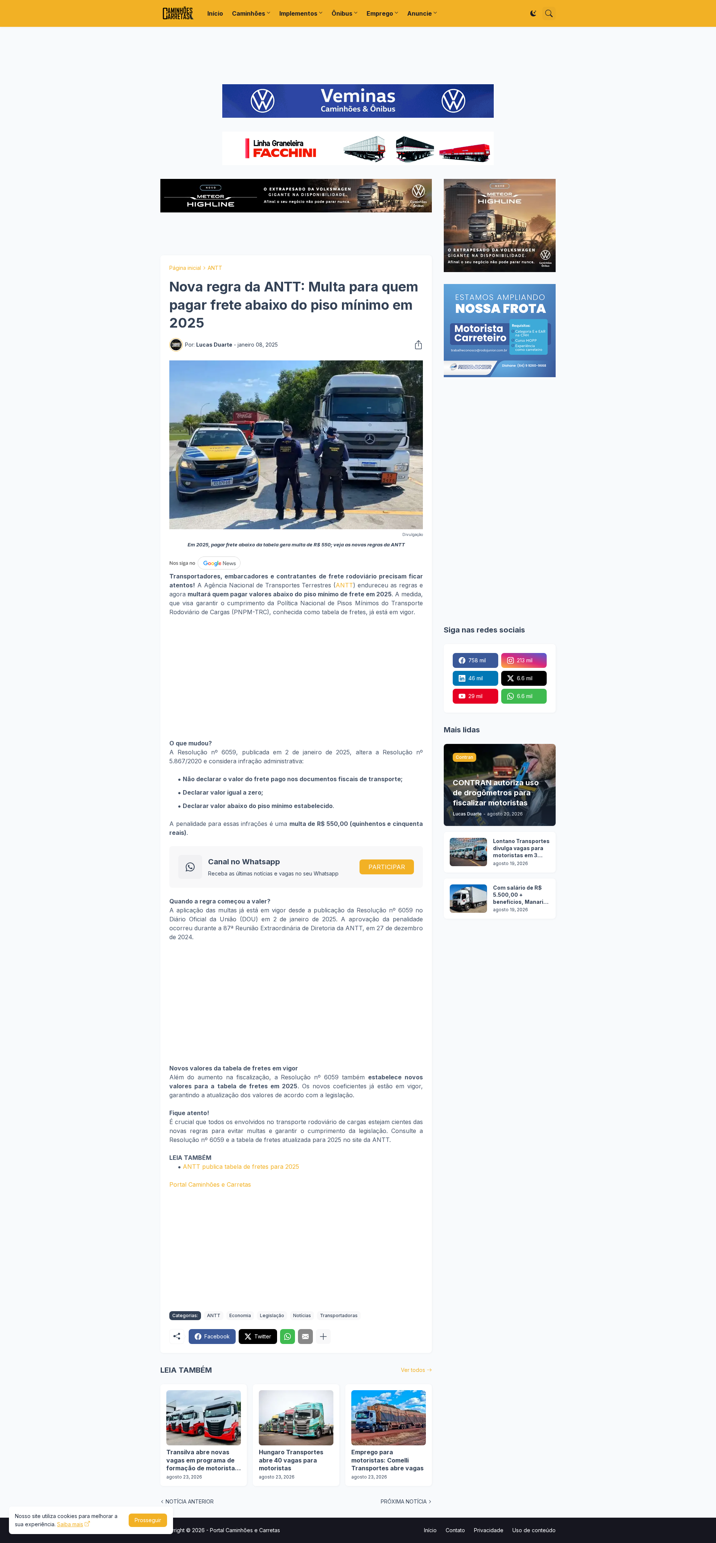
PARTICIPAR (386, 867)
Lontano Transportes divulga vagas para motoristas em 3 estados (521, 848)
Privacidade (488, 1530)
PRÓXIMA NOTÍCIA (404, 1501)
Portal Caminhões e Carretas (210, 1184)
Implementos (298, 13)
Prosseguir (148, 1520)
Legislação (272, 1315)
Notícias (302, 1315)
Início (215, 13)
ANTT (215, 268)
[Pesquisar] (549, 13)
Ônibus (342, 13)
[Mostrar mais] (323, 1336)
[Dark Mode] (533, 13)
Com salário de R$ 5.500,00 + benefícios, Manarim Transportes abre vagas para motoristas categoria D (521, 895)
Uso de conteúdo (534, 1530)
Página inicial (185, 268)
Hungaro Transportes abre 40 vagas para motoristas (291, 1460)
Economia (240, 1315)
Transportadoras (339, 1315)
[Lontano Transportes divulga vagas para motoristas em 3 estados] (468, 852)
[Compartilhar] (416, 344)
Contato (455, 1530)
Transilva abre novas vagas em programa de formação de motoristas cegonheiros (202, 1460)
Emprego (380, 13)
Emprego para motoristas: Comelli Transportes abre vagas (387, 1460)
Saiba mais (70, 1524)
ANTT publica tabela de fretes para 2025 (241, 1166)
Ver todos (413, 1370)
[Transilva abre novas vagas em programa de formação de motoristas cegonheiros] (203, 1417)
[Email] (305, 1336)
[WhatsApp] (287, 1336)
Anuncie (419, 13)
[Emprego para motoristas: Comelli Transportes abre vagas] (388, 1417)
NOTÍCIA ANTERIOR (190, 1501)
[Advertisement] (358, 55)
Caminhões (248, 13)
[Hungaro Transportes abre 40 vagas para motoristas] (296, 1417)
